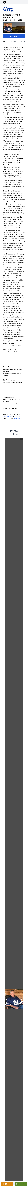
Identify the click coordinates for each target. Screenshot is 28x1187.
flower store (17, 418)
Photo (13, 42)
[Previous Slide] (6, 999)
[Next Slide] (21, 999)
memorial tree (8, 416)
